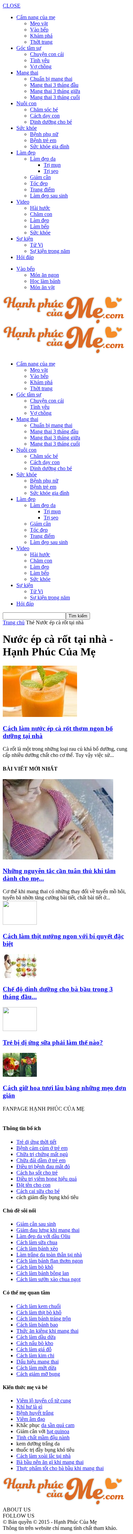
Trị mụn (52, 165)
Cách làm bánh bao (37, 1325)
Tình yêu (39, 60)
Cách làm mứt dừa (36, 1368)
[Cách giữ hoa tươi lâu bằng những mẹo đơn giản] (20, 1075)
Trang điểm (42, 189)
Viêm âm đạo (30, 1419)
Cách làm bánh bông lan (42, 1273)
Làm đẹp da (43, 159)
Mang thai (27, 73)
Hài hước (40, 208)
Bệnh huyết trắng (35, 1413)
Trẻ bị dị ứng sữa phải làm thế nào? (53, 1042)
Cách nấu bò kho (34, 1343)
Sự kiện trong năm (50, 251)
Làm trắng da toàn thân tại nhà (49, 1255)
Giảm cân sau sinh (36, 1224)
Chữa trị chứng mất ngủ (42, 1154)
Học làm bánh (45, 281)
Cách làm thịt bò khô (38, 1312)
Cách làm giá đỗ (33, 1349)
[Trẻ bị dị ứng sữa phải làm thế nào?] (20, 1029)
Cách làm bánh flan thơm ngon (49, 1261)
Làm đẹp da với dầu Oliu (43, 1236)
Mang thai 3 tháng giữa (55, 91)
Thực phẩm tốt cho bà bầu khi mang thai (60, 1468)
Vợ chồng (40, 66)
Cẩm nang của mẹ (35, 17)
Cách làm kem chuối (38, 1306)
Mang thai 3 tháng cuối (55, 97)
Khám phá (41, 36)
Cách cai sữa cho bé (38, 1191)
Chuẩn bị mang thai (51, 79)
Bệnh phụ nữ (44, 134)
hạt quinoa (58, 1431)
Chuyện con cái (47, 54)
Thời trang (41, 42)
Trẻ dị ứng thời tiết (36, 1142)
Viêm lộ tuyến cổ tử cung (43, 1400)
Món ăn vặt (42, 287)
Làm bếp (39, 226)
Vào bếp (39, 29)
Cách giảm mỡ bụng (38, 1374)
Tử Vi (36, 245)
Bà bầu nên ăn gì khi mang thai (50, 1462)
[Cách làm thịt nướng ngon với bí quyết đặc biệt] (20, 923)
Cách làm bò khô (34, 1267)
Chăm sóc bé (44, 109)
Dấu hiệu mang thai (37, 1362)
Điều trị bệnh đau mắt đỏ (43, 1166)
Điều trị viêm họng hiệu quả (46, 1179)
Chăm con (41, 214)
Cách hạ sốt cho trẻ (37, 1173)
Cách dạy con (45, 116)
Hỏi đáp (25, 257)
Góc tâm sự (28, 48)
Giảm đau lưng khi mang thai (47, 1230)
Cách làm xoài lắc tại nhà (43, 1456)
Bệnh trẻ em (43, 140)
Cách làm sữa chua (36, 1242)
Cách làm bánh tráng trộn (43, 1318)
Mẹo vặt (39, 23)
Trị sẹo (51, 171)
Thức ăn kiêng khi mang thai (47, 1331)
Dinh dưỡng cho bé (51, 122)
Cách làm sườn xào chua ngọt (48, 1279)
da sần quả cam (57, 1425)
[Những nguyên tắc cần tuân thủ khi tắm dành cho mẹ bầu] (58, 857)
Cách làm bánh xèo (37, 1248)
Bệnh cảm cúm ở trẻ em (42, 1148)
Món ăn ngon (44, 275)
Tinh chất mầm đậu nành (43, 1437)
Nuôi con (26, 103)
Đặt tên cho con (33, 1185)
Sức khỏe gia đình (49, 146)
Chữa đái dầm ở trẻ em (40, 1160)
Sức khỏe (26, 128)
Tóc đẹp (39, 183)
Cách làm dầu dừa (36, 1337)
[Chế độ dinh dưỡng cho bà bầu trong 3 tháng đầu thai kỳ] (20, 976)
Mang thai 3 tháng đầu (54, 85)
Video (22, 202)
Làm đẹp (25, 152)
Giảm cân (40, 177)
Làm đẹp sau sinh (49, 196)
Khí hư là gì (29, 1407)
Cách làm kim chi (35, 1355)
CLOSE (11, 6)
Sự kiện (24, 239)
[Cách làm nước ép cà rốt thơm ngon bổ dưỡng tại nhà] (40, 715)
